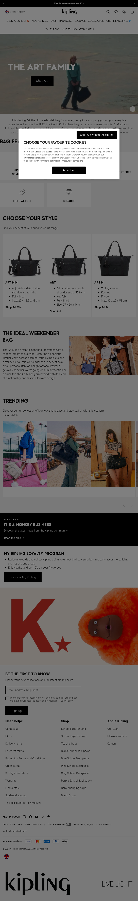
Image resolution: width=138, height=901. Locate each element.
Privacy (38, 152)
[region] (69, 154)
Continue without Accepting (96, 134)
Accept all (69, 170)
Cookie (49, 152)
